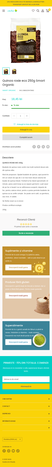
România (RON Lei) (10, 439)
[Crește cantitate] (26, 115)
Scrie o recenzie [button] (26, 233)
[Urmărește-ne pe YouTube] (13, 451)
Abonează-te (26, 386)
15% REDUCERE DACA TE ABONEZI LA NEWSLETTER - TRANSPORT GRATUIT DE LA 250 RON (26, 3)
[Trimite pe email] (48, 146)
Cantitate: (6, 116)
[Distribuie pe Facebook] (34, 146)
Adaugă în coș (26, 130)
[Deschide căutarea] (38, 10)
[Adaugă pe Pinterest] (38, 146)
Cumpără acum (26, 137)
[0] (47, 10)
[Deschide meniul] (3, 11)
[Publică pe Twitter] (43, 146)
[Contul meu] (42, 10)
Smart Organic (9, 90)
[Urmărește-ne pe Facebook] (4, 451)
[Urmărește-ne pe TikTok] (18, 451)
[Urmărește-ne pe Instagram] (8, 451)
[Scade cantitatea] (14, 115)
